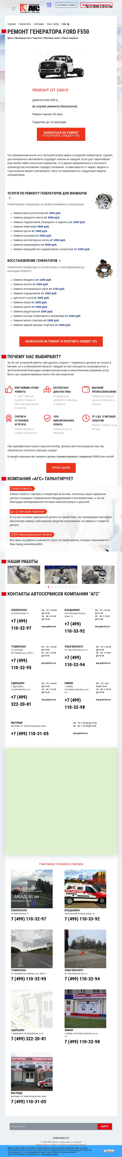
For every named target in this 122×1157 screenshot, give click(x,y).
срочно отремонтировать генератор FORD (73, 456)
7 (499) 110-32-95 (28, 979)
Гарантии (37, 38)
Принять (109, 1151)
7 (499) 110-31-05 (28, 1101)
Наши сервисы (70, 38)
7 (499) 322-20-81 (28, 1038)
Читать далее (61, 467)
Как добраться (80, 733)
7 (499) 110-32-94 (82, 979)
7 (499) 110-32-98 (82, 1041)
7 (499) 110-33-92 (82, 919)
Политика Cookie (50, 1154)
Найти (104, 1126)
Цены (10, 38)
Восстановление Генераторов (34, 261)
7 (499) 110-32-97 (28, 919)
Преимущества (23, 38)
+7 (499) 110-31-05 (30, 733)
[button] (45, 587)
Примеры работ (52, 38)
